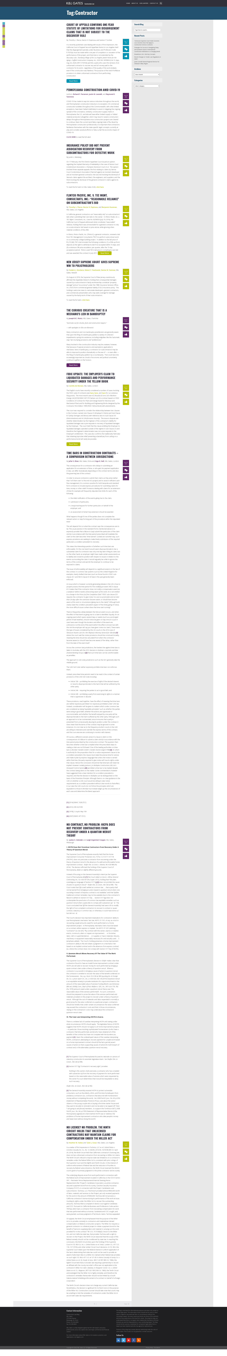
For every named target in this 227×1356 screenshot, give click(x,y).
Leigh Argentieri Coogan (96, 840)
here (92, 393)
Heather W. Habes (76, 1143)
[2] (67, 807)
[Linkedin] (118, 1340)
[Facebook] (134, 1340)
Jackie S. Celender (76, 840)
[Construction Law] (81, 3)
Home (128, 3)
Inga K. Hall (99, 461)
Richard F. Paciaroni (80, 94)
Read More (73, 81)
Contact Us (154, 3)
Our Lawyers (143, 3)
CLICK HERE (71, 137)
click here (100, 187)
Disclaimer (157, 1347)
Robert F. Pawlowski (92, 270)
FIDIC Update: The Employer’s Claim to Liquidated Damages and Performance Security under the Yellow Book (91, 377)
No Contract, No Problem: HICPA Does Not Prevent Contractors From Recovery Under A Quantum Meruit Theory (91, 830)
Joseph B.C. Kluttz (75, 318)
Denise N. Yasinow (108, 270)
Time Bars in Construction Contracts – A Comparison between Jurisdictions (92, 455)
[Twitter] (123, 1340)
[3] (67, 811)
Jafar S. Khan (74, 461)
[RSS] (139, 1340)
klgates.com (80, 1337)
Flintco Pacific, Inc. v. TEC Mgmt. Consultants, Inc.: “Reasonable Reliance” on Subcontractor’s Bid (93, 199)
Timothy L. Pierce (75, 207)
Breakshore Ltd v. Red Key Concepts (144, 54)
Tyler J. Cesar (92, 1143)
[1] (67, 802)
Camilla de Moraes (76, 386)
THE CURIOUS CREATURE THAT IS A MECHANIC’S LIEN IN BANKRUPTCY (87, 312)
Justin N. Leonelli (95, 94)
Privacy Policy (149, 1347)
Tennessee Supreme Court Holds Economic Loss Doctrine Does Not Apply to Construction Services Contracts (146, 43)
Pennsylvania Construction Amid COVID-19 (93, 90)
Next (125, 1304)
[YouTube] (128, 1340)
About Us (135, 3)
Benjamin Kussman (109, 207)
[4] (67, 816)
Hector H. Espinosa (90, 207)
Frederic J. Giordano (76, 270)
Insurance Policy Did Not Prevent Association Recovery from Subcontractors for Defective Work (90, 149)
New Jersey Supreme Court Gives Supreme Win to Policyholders (93, 264)
